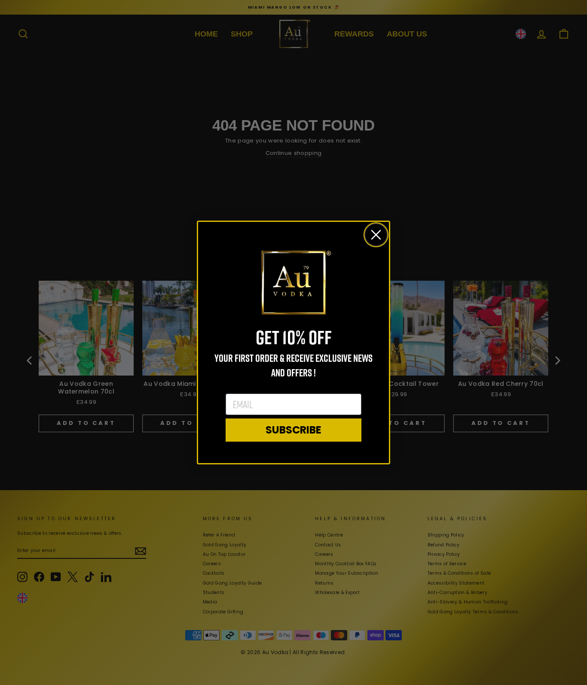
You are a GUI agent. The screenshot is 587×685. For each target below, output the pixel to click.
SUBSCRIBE (293, 430)
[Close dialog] (376, 235)
